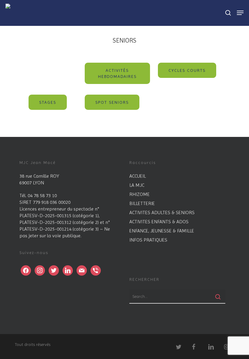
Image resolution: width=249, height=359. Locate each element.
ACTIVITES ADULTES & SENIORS (162, 212)
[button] (117, 73)
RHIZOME (139, 194)
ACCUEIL (137, 176)
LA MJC (136, 185)
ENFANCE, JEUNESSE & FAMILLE (161, 231)
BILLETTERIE (142, 203)
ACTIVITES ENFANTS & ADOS (159, 222)
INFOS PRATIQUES (148, 240)
